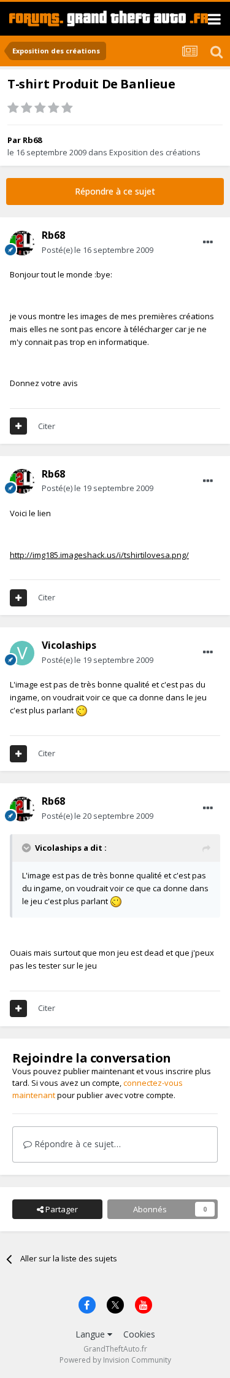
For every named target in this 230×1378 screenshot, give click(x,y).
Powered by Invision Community (115, 1360)
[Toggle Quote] (27, 848)
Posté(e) (97, 249)
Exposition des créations (155, 152)
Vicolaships (69, 645)
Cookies (139, 1334)
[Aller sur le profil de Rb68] (22, 243)
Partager (61, 1209)
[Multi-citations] (18, 426)
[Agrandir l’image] (81, 710)
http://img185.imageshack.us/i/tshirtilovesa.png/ (99, 554)
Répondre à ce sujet (115, 191)
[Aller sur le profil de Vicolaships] (22, 653)
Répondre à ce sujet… (76, 1144)
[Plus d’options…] (208, 242)
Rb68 (32, 139)
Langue (91, 1334)
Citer (46, 426)
